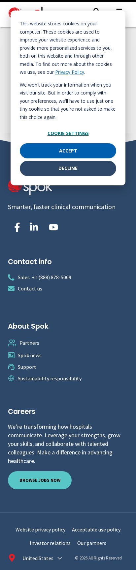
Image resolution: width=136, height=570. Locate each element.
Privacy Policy (69, 72)
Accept (68, 151)
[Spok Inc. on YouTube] (53, 227)
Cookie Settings (68, 133)
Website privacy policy (40, 529)
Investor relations (50, 543)
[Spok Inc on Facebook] (16, 227)
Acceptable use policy (96, 529)
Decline (68, 168)
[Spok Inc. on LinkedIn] (34, 227)
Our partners (91, 543)
